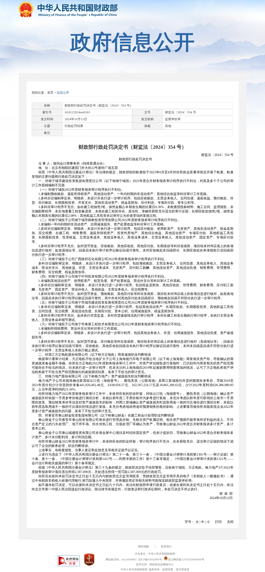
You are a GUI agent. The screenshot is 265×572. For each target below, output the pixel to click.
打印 (218, 522)
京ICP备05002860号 (150, 559)
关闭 (230, 522)
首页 (50, 92)
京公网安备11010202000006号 (186, 559)
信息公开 (63, 92)
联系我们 (166, 546)
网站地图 (143, 546)
